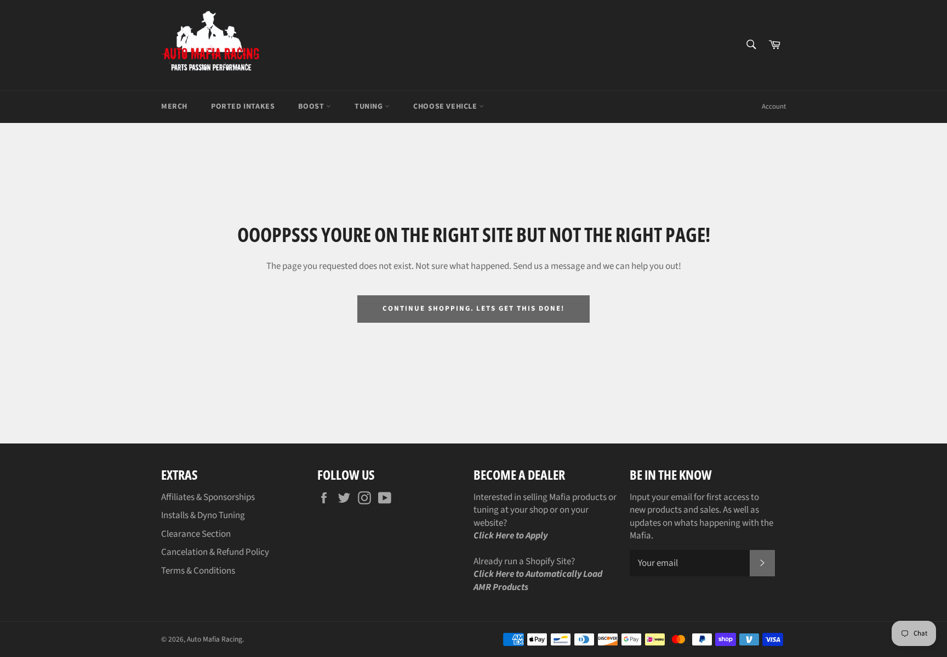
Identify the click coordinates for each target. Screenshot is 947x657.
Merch (174, 106)
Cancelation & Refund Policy (215, 552)
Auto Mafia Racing (214, 639)
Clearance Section (196, 534)
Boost (312, 106)
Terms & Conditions (198, 570)
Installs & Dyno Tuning (203, 515)
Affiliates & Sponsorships (208, 497)
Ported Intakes (243, 106)
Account (774, 106)
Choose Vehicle (446, 106)
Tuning (370, 106)
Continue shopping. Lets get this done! (473, 308)
